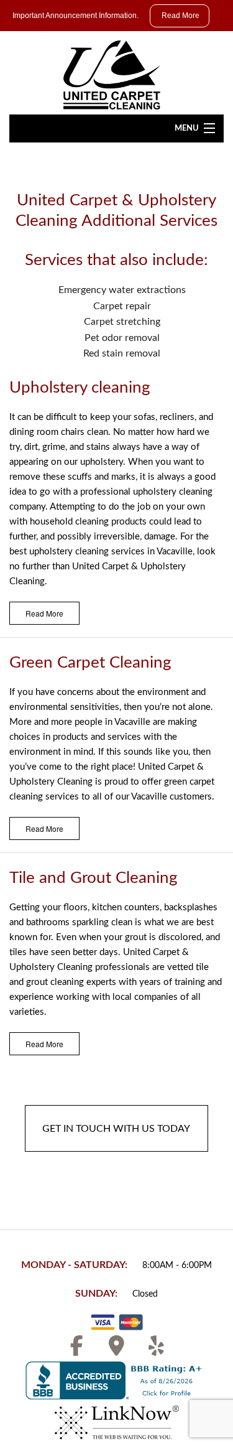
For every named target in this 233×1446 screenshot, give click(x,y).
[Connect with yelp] (156, 1350)
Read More (44, 613)
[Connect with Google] (116, 1350)
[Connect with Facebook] (77, 1350)
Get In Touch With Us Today (116, 1129)
